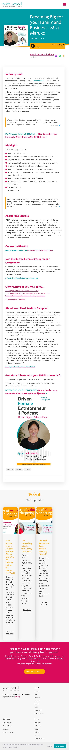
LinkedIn (37, 732)
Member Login (39, 713)
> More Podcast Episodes (15, 300)
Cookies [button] (15, 747)
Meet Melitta (7, 723)
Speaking (5, 729)
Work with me (7, 726)
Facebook (37, 723)
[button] (64, 4)
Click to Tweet (53, 125)
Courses (37, 701)
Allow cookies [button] (60, 746)
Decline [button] (49, 746)
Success (27, 469)
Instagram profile (34, 250)
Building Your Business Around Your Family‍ (22, 291)
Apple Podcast (39, 738)
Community (38, 710)
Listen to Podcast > (10, 633)
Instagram (37, 726)
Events (36, 704)
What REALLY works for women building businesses (25, 296)
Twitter (36, 729)
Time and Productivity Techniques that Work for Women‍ (27, 293)
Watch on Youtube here (42, 54)
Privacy (17, 697)
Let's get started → (34, 672)
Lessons (18, 469)
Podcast (37, 691)
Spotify (36, 735)
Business (10, 469)
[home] (12, 4)
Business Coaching (9, 732)
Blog (35, 694)
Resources (37, 698)
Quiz (36, 707)
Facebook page (47, 250)
